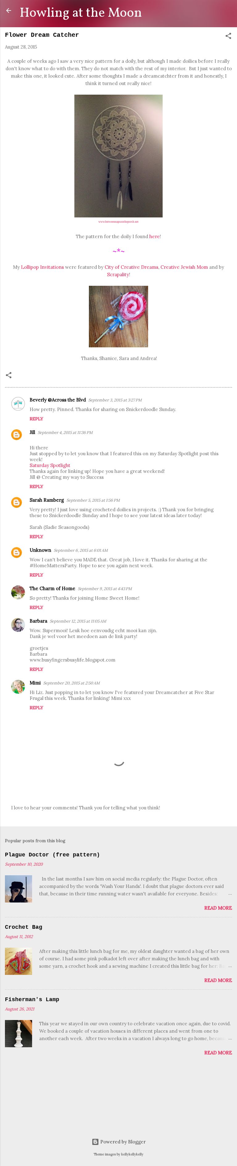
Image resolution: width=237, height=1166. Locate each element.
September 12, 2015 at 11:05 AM (78, 621)
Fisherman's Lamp (32, 1000)
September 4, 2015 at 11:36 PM (65, 432)
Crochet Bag (23, 927)
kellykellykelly (132, 1154)
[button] (228, 37)
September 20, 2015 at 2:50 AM (71, 683)
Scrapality (118, 274)
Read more (218, 908)
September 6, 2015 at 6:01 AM (81, 550)
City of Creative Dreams (131, 267)
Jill (32, 432)
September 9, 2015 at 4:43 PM (105, 588)
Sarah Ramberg (47, 500)
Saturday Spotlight (50, 465)
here (154, 236)
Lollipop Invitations (42, 267)
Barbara (38, 621)
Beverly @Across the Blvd (58, 400)
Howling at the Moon (81, 13)
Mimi (35, 683)
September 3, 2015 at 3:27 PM (115, 400)
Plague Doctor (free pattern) (52, 855)
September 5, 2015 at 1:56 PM (93, 500)
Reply (36, 419)
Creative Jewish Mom (184, 267)
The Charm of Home (52, 588)
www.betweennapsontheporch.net (118, 221)
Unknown (40, 550)
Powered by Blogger (122, 1142)
